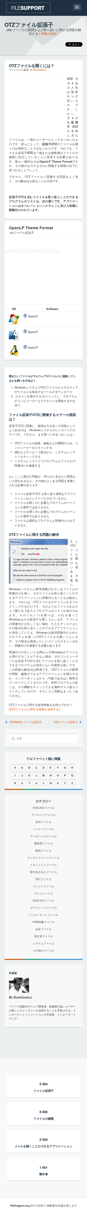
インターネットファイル (43, 914)
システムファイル (43, 943)
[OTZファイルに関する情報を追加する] (34, 709)
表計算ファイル (43, 936)
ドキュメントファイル (43, 865)
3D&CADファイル (43, 807)
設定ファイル (43, 929)
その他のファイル (43, 950)
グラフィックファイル (43, 907)
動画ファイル (43, 850)
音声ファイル (43, 822)
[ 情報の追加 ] (48, 33)
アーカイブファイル (43, 815)
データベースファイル (43, 836)
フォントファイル (43, 886)
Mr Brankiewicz (38, 69)
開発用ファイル (43, 843)
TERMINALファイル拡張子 (25, 722)
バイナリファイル (43, 829)
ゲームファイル (43, 893)
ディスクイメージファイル (43, 857)
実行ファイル (43, 879)
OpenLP (32, 316)
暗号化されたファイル (43, 872)
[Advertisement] (37, 104)
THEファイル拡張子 (66, 722)
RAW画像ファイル (44, 922)
